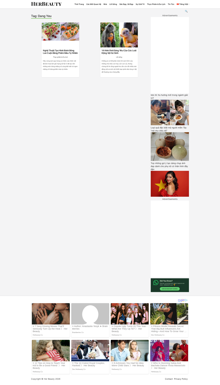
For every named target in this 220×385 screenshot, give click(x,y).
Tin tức (171, 4)
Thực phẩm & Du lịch (156, 4)
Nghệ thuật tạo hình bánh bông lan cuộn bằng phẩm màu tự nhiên (60, 51)
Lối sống (113, 4)
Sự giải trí (140, 4)
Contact (169, 379)
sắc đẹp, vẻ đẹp (126, 4)
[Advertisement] (170, 55)
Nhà (105, 4)
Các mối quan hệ (93, 4)
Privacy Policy (181, 379)
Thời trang (79, 4)
